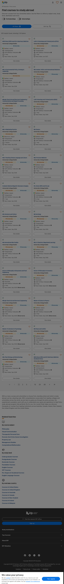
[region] (31, 578)
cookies (8, 578)
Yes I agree (51, 579)
